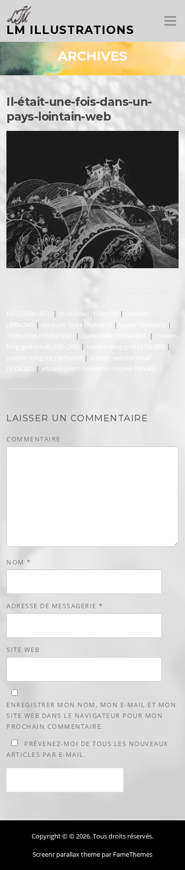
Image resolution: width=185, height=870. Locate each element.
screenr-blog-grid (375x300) (125, 346)
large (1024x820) (142, 324)
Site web (22, 649)
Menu (170, 20)
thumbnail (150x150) (88, 313)
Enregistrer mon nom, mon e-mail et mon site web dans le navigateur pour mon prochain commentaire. (91, 715)
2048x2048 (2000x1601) (114, 335)
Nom (18, 562)
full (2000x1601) (29, 313)
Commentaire (33, 439)
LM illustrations (70, 30)
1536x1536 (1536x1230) (40, 335)
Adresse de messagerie (54, 605)
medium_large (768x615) (76, 324)
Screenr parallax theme (66, 854)
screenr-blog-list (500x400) (44, 357)
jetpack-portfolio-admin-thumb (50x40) (98, 368)
